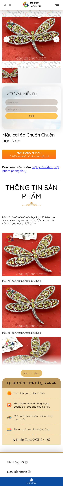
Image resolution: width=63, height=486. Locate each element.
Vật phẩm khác (42, 167)
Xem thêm (31, 373)
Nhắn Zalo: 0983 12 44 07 (33, 440)
